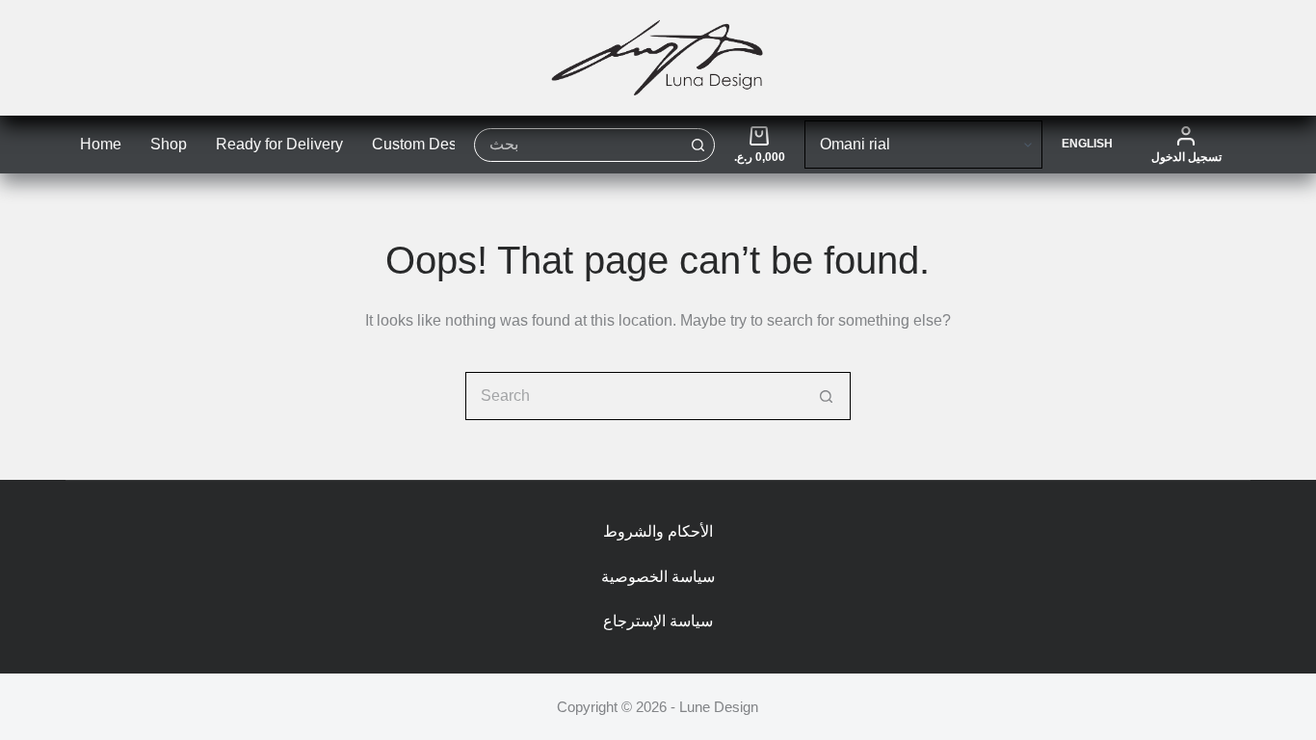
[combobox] (578, 145)
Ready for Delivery (279, 144)
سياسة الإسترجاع (658, 621)
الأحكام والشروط (658, 531)
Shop (168, 144)
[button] (1087, 144)
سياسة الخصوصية (658, 576)
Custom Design (425, 144)
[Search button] (698, 145)
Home (100, 144)
